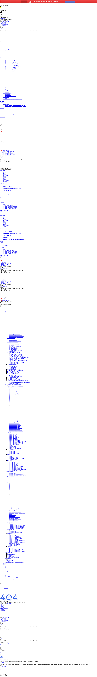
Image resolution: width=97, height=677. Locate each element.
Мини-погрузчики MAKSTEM (11, 68)
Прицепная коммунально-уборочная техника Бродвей (15, 73)
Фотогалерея (5, 47)
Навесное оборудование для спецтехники (11, 74)
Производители (6, 54)
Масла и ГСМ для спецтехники (9, 205)
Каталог (2, 57)
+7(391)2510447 (3, 25)
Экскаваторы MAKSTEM (10, 71)
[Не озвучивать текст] (1, 16)
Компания (2, 607)
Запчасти (2, 108)
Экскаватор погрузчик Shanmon (11, 70)
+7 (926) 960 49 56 (6, 134)
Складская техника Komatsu (10, 69)
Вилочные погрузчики (9, 64)
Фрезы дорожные (8, 83)
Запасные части (6, 97)
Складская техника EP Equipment (11, 63)
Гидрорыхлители (8, 76)
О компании (2, 42)
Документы (5, 55)
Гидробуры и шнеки (9, 79)
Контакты (2, 117)
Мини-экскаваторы (8, 61)
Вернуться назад (3, 603)
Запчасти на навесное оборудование (10, 207)
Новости (4, 44)
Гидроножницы (8, 77)
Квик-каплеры (7, 82)
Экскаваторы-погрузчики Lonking (11, 72)
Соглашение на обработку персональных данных (9, 643)
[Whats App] (3, 122)
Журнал (4, 46)
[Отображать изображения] (1, 11)
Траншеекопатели (8, 89)
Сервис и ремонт (6, 104)
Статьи (4, 45)
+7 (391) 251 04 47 (7, 135)
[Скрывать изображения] (1, 12)
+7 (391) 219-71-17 (5, 21)
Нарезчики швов (8, 95)
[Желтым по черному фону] (0, 8)
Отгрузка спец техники (9, 50)
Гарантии (4, 53)
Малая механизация (6, 93)
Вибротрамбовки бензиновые (10, 96)
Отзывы (4, 52)
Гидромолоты (7, 75)
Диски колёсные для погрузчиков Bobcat (13, 66)
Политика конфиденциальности (6, 644)
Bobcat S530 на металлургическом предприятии (14, 49)
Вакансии (4, 51)
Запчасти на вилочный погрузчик (9, 114)
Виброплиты (7, 94)
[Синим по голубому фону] (0, 9)
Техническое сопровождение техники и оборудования (15, 106)
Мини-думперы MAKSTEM (10, 67)
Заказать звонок (3, 26)
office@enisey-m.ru (3, 28)
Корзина (2, 652)
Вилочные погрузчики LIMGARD (11, 65)
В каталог (2, 662)
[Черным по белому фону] (0, 6)
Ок (1, 665)
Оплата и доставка (4, 116)
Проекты (4, 48)
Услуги (1, 102)
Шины (6, 98)
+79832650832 (5, 23)
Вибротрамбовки (8, 80)
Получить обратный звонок (5, 136)
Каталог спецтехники (7, 59)
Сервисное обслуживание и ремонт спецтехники (12, 99)
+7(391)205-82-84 (4, 24)
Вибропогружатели (8, 78)
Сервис (2, 101)
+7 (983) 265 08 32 (5, 133)
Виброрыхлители (8, 90)
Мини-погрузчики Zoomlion (10, 60)
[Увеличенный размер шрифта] (1, 4)
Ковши (6, 81)
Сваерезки (7, 92)
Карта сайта (2, 610)
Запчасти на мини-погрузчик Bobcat (10, 206)
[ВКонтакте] (3, 118)
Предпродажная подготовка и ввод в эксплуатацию (15, 105)
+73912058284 (4, 264)
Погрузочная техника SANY (10, 62)
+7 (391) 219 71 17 (7, 132)
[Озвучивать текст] (1, 15)
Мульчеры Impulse (8, 91)
